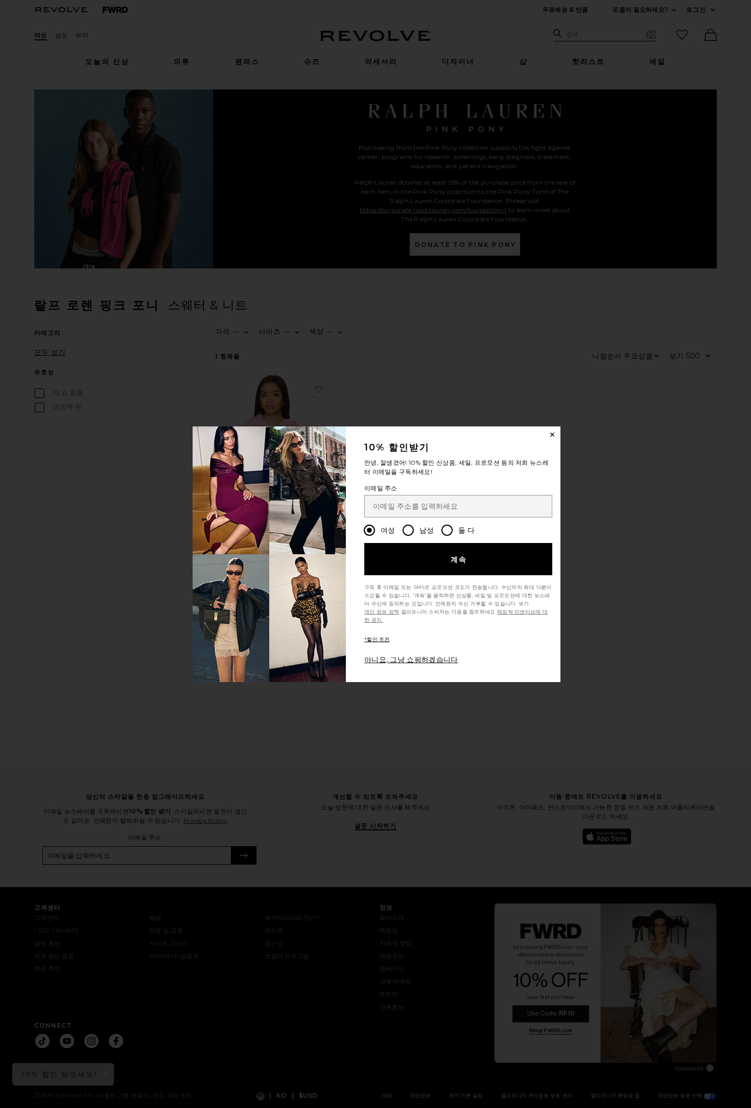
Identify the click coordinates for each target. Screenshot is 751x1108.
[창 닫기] (552, 434)
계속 (459, 559)
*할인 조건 (377, 639)
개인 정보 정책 (381, 611)
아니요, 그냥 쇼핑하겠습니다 (411, 659)
